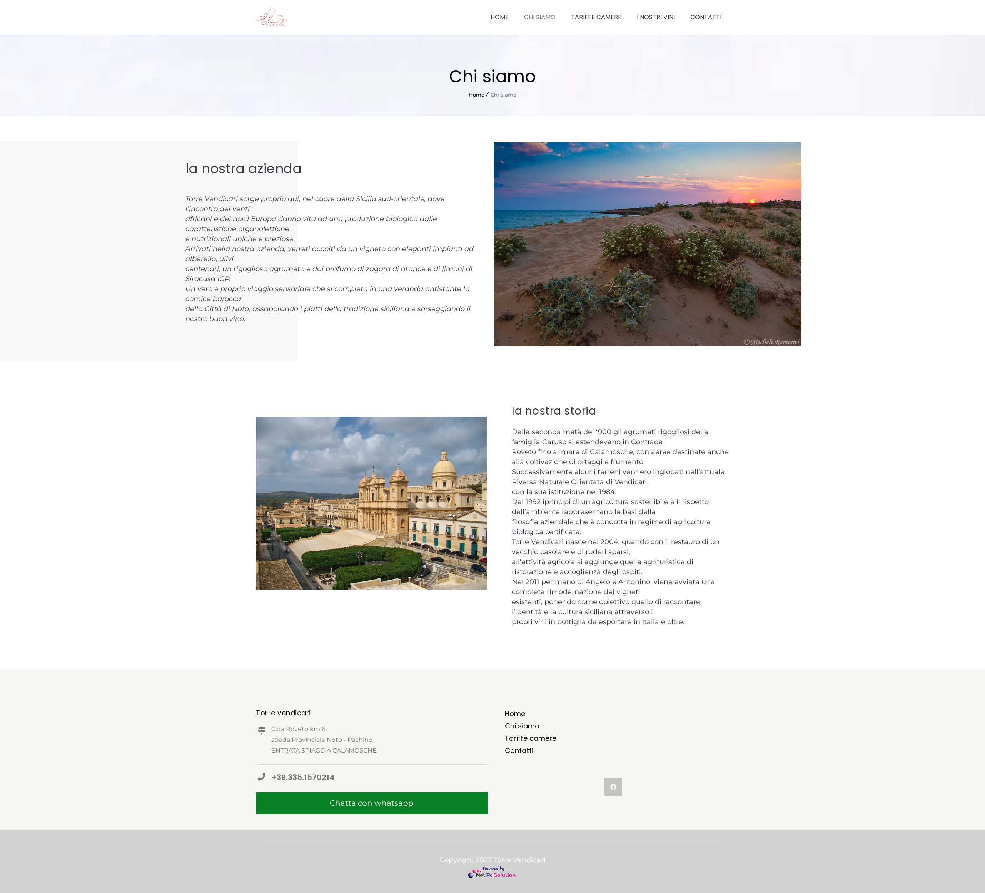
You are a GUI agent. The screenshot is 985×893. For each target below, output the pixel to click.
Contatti (705, 17)
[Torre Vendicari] (271, 17)
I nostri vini (656, 17)
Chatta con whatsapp (372, 803)
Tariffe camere (596, 17)
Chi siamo (540, 17)
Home (500, 17)
